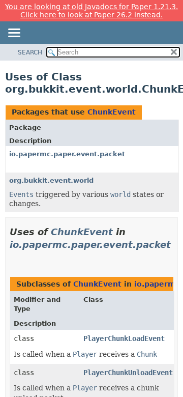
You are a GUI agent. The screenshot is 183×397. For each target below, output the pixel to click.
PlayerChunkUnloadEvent (128, 372)
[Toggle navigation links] (13, 33)
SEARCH (30, 52)
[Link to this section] (14, 257)
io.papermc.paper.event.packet (67, 154)
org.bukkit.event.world (51, 180)
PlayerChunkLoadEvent (124, 338)
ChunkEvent (111, 112)
